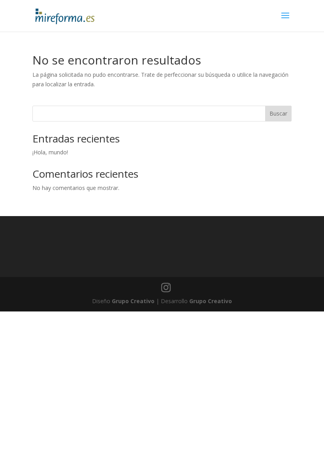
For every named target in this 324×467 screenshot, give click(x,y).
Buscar (278, 113)
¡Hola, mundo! (50, 152)
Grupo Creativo (133, 301)
